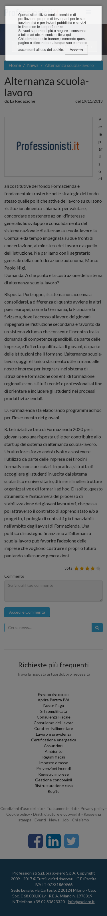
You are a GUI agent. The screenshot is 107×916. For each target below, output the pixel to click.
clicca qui (63, 35)
